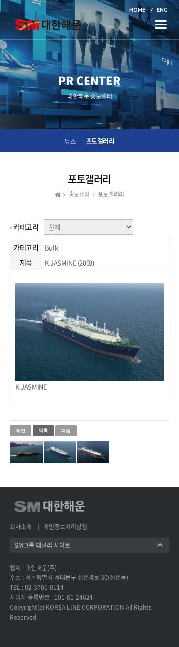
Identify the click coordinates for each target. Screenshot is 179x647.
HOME (137, 10)
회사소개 (21, 526)
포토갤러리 (100, 140)
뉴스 (70, 141)
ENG (162, 10)
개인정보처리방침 (65, 526)
